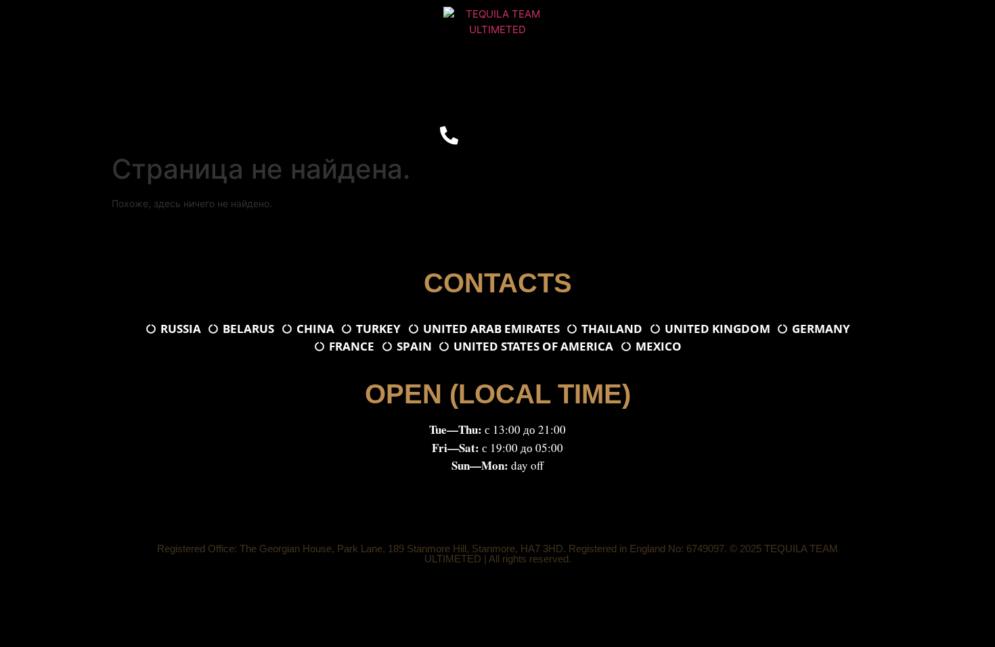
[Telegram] (481, 135)
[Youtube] (546, 135)
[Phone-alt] (449, 135)
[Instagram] (514, 135)
